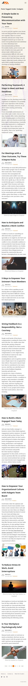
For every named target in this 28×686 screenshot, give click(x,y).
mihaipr (7, 26)
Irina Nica (7, 229)
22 (15, 666)
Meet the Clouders (19, 674)
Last (22, 666)
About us (3, 674)
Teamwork (15, 28)
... (17, 666)
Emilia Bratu (8, 162)
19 (9, 666)
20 (11, 666)
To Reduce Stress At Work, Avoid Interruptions (11, 568)
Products (14, 500)
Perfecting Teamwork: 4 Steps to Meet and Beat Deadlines (13, 88)
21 (13, 666)
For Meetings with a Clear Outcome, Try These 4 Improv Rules (14, 156)
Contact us (10, 674)
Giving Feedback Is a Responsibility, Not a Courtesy (11, 327)
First (6, 666)
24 (19, 666)
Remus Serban (8, 94)
